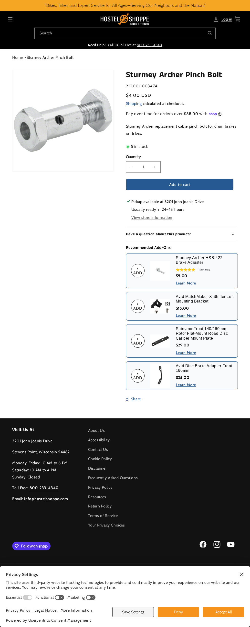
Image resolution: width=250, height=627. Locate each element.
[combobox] (125, 33)
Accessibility (99, 440)
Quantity (133, 156)
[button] (10, 19)
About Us (96, 430)
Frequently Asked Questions (113, 477)
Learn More (186, 283)
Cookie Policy (100, 458)
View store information (151, 217)
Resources (97, 497)
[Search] (210, 33)
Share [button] (136, 399)
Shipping (134, 103)
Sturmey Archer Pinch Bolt (50, 57)
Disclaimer (97, 468)
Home (17, 57)
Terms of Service (103, 515)
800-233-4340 (149, 45)
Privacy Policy (100, 487)
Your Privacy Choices (106, 525)
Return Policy (100, 506)
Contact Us (98, 449)
